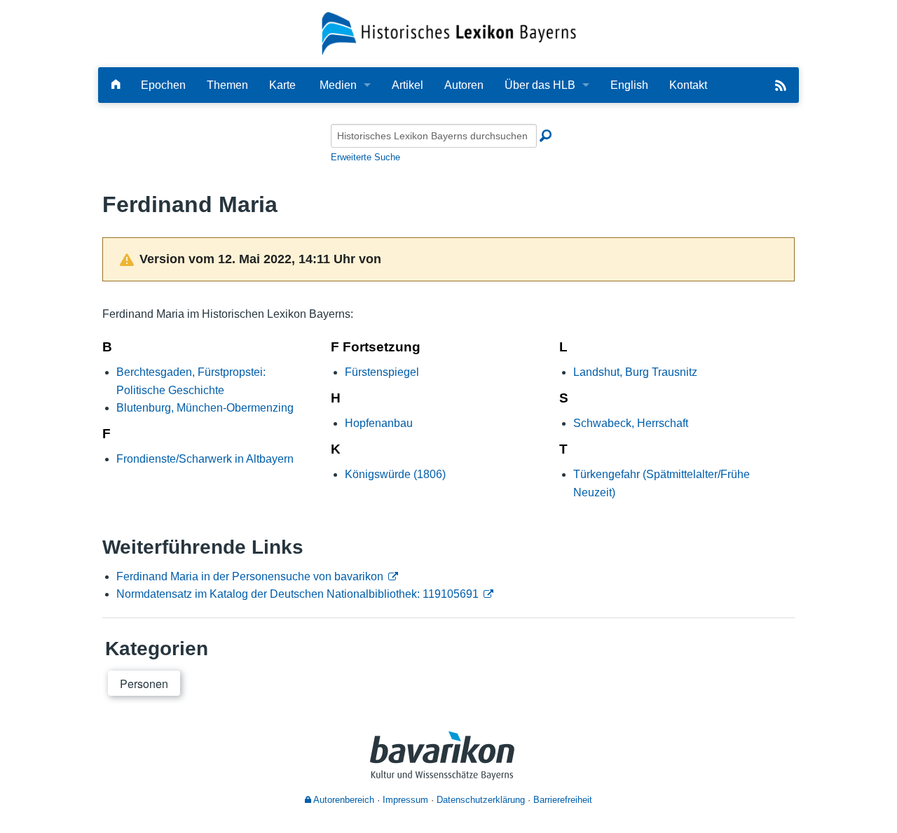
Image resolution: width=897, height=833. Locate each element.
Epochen (163, 85)
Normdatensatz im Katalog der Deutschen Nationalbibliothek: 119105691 (297, 594)
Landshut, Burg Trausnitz (635, 372)
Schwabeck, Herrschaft (630, 423)
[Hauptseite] (115, 85)
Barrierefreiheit (562, 799)
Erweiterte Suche (365, 157)
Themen (227, 85)
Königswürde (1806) (395, 474)
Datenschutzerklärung (481, 799)
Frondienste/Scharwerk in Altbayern (205, 459)
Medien (338, 85)
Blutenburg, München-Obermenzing (205, 408)
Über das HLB (540, 85)
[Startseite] (449, 32)
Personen (144, 684)
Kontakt (688, 85)
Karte (282, 85)
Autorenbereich (342, 799)
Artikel (407, 85)
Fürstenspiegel (382, 372)
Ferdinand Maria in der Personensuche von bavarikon (249, 576)
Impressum (405, 799)
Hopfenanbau (379, 423)
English (629, 85)
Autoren (464, 85)
